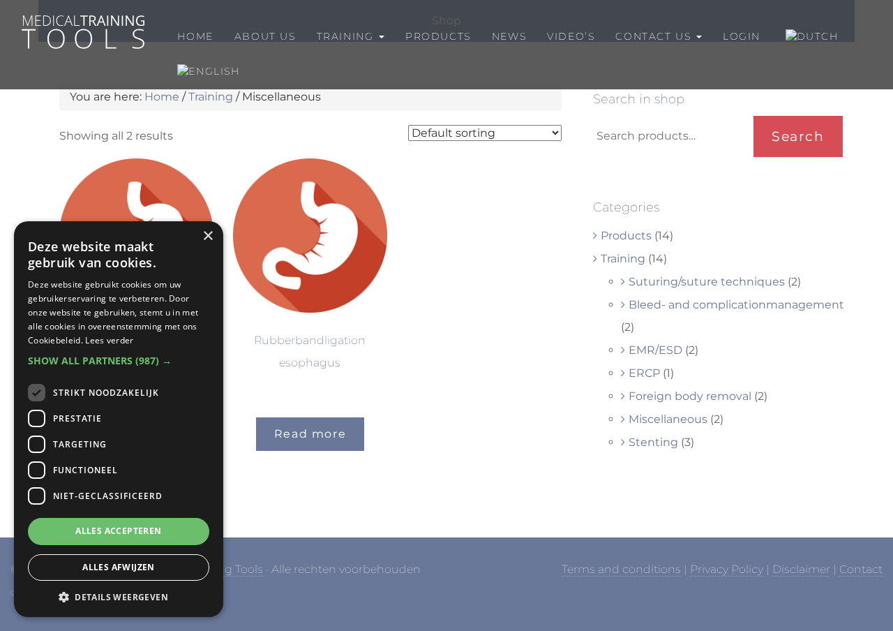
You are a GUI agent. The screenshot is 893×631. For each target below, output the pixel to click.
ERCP (644, 373)
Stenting (653, 442)
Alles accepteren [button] (118, 531)
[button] (118, 361)
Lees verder (109, 340)
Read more (310, 433)
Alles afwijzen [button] (118, 567)
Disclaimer (801, 569)
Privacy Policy (726, 569)
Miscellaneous (668, 419)
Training (210, 96)
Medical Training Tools (82, 22)
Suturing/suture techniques (707, 281)
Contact (861, 569)
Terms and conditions (621, 569)
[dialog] (118, 419)
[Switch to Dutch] (810, 36)
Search (798, 136)
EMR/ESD (655, 350)
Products (626, 235)
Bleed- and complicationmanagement (736, 304)
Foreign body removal (690, 396)
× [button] (207, 236)
